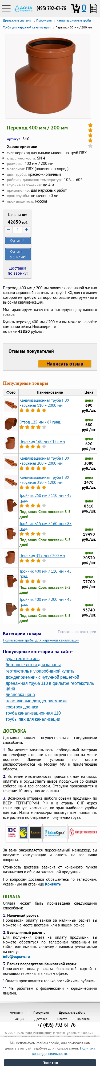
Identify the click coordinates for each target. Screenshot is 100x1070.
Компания (16, 1012)
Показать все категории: (77, 632)
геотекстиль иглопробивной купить (40, 671)
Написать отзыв (64, 363)
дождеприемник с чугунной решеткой (42, 677)
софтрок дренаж (22, 707)
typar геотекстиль (22, 658)
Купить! (17, 240)
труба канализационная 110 (33, 713)
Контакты (53, 884)
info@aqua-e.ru (16, 956)
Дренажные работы (72, 1012)
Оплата (62, 1019)
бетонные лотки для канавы (33, 664)
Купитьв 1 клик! (18, 254)
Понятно (50, 1063)
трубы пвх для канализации (33, 719)
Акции (19, 1019)
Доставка (40, 1019)
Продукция (41, 1012)
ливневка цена (20, 694)
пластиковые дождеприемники (36, 701)
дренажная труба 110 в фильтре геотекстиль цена (50, 686)
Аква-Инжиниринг (38, 1033)
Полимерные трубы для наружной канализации (41, 640)
